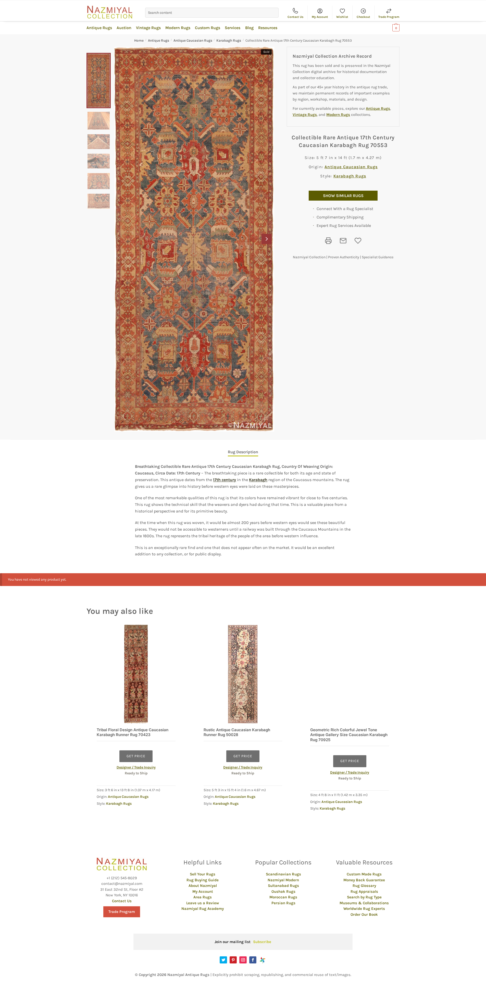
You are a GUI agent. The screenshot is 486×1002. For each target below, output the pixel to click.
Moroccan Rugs (283, 897)
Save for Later (358, 240)
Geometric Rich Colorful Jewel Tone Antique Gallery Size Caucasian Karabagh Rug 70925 (349, 734)
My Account (320, 17)
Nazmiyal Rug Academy (202, 908)
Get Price (136, 756)
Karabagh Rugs (228, 40)
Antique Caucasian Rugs (192, 40)
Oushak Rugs (283, 891)
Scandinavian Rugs (283, 874)
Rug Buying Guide (202, 880)
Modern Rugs (338, 114)
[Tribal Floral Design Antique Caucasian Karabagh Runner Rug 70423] (136, 674)
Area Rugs (202, 897)
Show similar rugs (343, 195)
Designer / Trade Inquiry (136, 767)
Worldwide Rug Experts (364, 908)
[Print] (328, 240)
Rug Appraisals (364, 891)
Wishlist (342, 17)
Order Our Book (364, 914)
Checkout (363, 17)
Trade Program (388, 17)
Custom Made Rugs (364, 874)
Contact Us (295, 17)
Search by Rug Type (364, 897)
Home (139, 40)
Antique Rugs (158, 40)
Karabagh (258, 479)
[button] (266, 239)
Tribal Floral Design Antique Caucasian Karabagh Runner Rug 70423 (132, 732)
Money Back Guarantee (364, 880)
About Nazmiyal (203, 885)
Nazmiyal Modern (283, 880)
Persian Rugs (283, 903)
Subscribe (262, 941)
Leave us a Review (202, 903)
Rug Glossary (364, 885)
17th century (224, 479)
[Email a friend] (343, 240)
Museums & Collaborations (364, 903)
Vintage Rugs (305, 114)
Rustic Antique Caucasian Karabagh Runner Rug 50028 (237, 732)
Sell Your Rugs (202, 874)
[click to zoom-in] (194, 239)
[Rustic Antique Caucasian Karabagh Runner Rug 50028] (243, 674)
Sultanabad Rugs (283, 885)
